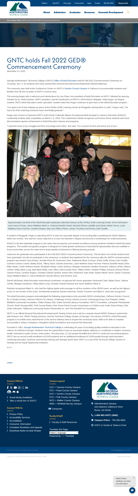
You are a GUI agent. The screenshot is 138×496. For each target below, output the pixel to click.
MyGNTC (56, 3)
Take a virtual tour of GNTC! (22, 400)
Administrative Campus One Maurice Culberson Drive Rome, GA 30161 (108, 406)
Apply (89, 3)
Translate (69, 436)
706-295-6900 (118, 420)
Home (9, 20)
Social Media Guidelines (20, 397)
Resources (89, 12)
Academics (75, 12)
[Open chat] (132, 490)
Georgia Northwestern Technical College (42, 327)
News (19, 20)
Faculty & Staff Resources (64, 422)
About (46, 12)
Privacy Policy (16, 414)
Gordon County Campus (76, 88)
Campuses (57, 408)
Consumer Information (20, 424)
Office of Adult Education (65, 81)
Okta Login (67, 3)
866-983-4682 (108, 3)
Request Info (123, 3)
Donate (97, 3)
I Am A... (45, 3)
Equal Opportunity (118, 450)
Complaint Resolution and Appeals (25, 427)
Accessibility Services (19, 417)
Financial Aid (79, 3)
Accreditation (15, 421)
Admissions (60, 12)
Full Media (128, 456)
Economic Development (111, 12)
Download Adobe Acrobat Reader (25, 430)
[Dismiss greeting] (134, 478)
